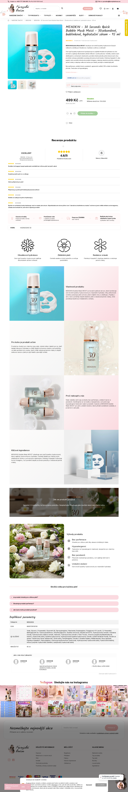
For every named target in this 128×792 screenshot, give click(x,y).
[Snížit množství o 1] (68, 114)
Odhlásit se (67, 763)
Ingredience (95, 765)
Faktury (66, 758)
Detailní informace (71, 72)
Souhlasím (102, 785)
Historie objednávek (70, 760)
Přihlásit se (111, 728)
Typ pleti (94, 758)
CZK (107, 8)
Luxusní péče (96, 763)
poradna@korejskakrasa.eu (111, 1)
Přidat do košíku (87, 113)
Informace (54, 784)
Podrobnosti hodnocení (89, 40)
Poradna (87, 8)
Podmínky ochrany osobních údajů (46, 765)
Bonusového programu (83, 78)
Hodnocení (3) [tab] (25, 228)
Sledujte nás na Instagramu (71, 682)
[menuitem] (17, 15)
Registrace (67, 753)
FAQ (37, 758)
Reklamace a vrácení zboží (44, 755)
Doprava (38, 753)
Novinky (94, 760)
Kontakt (38, 760)
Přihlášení (67, 755)
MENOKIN (30, 622)
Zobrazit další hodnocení (107, 674)
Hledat (62, 8)
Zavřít (84, 122)
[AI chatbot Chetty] (120, 785)
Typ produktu (96, 755)
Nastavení (89, 785)
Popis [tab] (12, 228)
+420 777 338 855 (22, 1)
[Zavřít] (121, 776)
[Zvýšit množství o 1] (74, 114)
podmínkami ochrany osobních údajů (107, 733)
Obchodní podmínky (42, 763)
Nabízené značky (97, 753)
